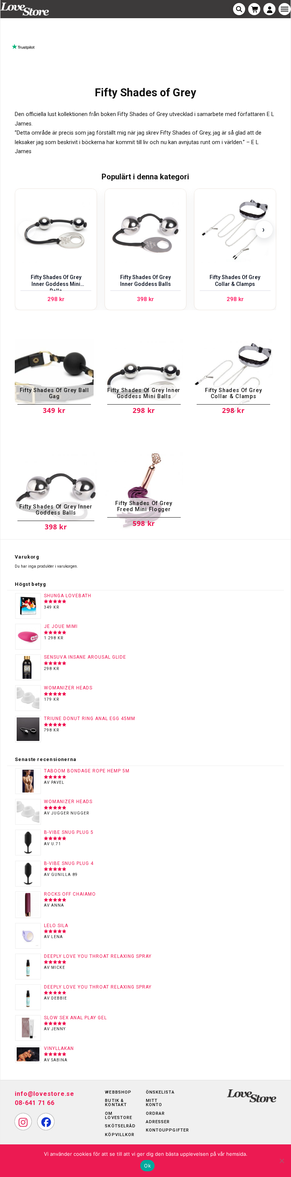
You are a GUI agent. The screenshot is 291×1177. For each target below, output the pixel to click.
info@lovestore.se (44, 1093)
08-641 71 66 (35, 1102)
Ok (147, 1166)
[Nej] (281, 1160)
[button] (239, 9)
